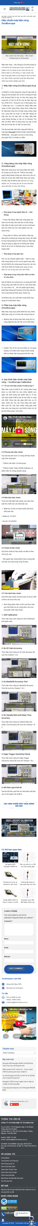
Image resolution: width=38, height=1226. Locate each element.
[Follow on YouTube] (32, 10)
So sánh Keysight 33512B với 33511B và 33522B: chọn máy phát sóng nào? (19, 1077)
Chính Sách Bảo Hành (8, 1166)
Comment (8, 921)
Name (6, 939)
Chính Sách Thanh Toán (9, 1169)
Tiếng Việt (17, 2)
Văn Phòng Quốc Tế (7, 1164)
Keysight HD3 (7, 137)
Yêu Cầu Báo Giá (6, 1181)
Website (7, 957)
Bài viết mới (16, 16)
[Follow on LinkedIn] (32, 8)
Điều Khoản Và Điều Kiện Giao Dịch (12, 1178)
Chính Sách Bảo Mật (7, 1175)
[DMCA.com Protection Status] (9, 1208)
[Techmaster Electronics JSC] (19, 9)
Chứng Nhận (5, 1158)
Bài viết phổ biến (26, 16)
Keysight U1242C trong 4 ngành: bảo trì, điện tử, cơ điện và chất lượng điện (18, 1083)
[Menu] (5, 9)
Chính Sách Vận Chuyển (9, 1172)
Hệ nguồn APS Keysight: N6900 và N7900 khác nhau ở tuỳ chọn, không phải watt (18, 1064)
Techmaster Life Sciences (9, 1161)
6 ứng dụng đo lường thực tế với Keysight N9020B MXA (19, 1089)
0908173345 (16, 1000)
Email (6, 948)
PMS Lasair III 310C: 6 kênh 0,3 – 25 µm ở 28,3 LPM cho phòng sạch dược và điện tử (18, 1071)
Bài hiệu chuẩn (7, 16)
